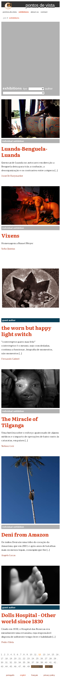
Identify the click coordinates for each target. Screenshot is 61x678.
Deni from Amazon (25, 534)
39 (41, 662)
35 (24, 662)
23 (28, 658)
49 (28, 666)
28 (50, 658)
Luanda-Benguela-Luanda (24, 151)
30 (2, 662)
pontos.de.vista (10, 12)
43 (2, 666)
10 (31, 654)
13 (44, 654)
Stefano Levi (7, 446)
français (34, 675)
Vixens (10, 235)
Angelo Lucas (8, 555)
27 (46, 658)
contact (44, 12)
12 (39, 654)
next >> (48, 666)
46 (15, 666)
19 (11, 658)
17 (2, 658)
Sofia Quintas (8, 249)
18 (6, 658)
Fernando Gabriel (10, 359)
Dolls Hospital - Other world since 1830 (28, 618)
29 (55, 658)
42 (55, 662)
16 (57, 654)
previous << (37, 666)
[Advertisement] (30, 54)
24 (33, 658)
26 (41, 658)
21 (19, 658)
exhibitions (24, 12)
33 (15, 662)
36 (28, 662)
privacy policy (49, 675)
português (10, 675)
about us (35, 12)
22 (24, 658)
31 (6, 662)
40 (46, 662)
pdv (4, 18)
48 (24, 666)
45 (11, 666)
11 (35, 654)
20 (15, 658)
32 (11, 662)
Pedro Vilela (7, 642)
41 (50, 662)
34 (19, 662)
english (23, 675)
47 (19, 666)
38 (37, 662)
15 (53, 654)
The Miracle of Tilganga (19, 422)
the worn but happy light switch (26, 331)
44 (6, 666)
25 (37, 658)
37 (33, 662)
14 (48, 654)
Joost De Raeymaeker (12, 176)
